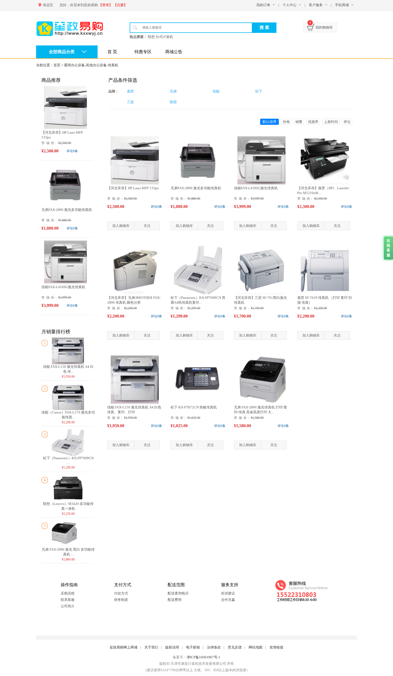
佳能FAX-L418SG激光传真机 (63, 287)
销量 (298, 122)
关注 (147, 226)
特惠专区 (143, 51)
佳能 (216, 91)
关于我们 (151, 647)
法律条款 (214, 647)
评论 (347, 122)
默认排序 (269, 122)
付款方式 (121, 593)
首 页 (112, 51)
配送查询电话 (178, 593)
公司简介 (68, 606)
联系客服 (68, 600)
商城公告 (173, 51)
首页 (56, 65)
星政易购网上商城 (123, 647)
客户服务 (316, 5)
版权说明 (172, 647)
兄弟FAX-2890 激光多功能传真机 (66, 210)
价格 (286, 122)
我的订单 (263, 5)
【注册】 (120, 5)
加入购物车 (121, 226)
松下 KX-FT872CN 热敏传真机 (194, 407)
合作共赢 (228, 600)
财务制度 (121, 600)
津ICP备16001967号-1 (203, 657)
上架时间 (331, 122)
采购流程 (68, 593)
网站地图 (256, 647)
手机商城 (342, 5)
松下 (258, 91)
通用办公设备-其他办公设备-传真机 (91, 65)
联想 (173, 102)
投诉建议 (228, 593)
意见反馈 (235, 647)
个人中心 (289, 5)
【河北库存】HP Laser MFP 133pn (133, 188)
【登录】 (106, 5)
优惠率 (313, 122)
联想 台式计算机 (160, 37)
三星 (130, 102)
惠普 (130, 91)
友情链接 (276, 647)
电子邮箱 (193, 647)
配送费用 (175, 600)
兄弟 (173, 91)
